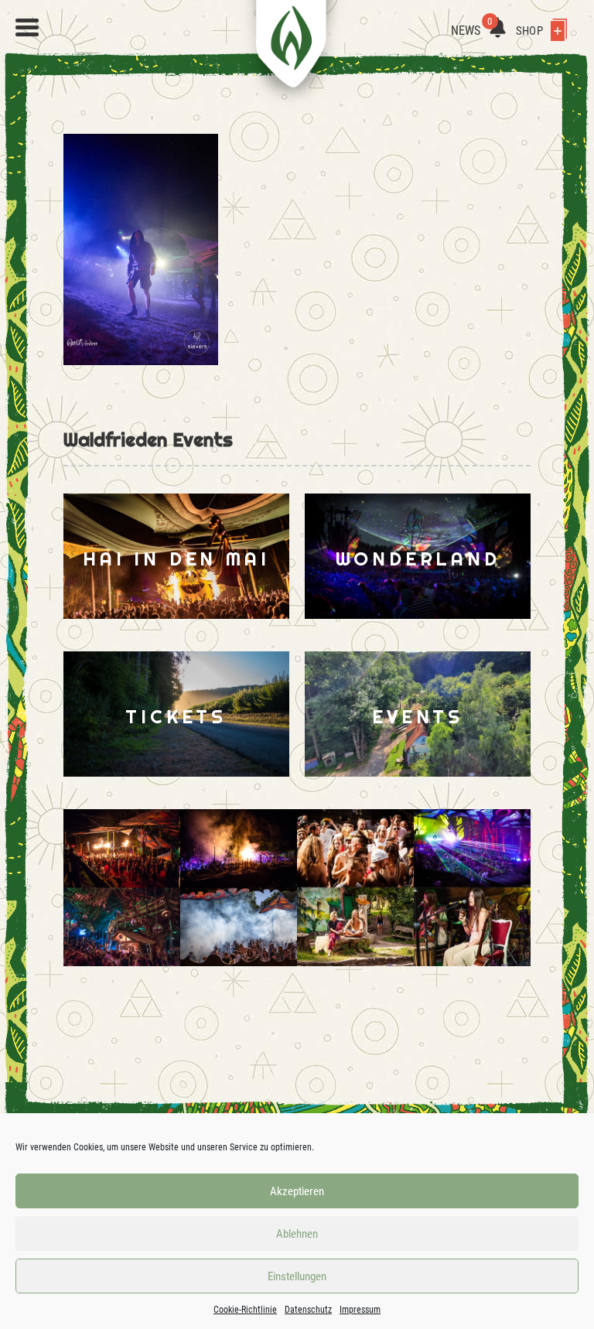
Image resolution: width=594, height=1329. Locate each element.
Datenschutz (308, 1309)
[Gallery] (180, 887)
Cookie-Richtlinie (245, 1309)
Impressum (360, 1309)
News (472, 30)
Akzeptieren (297, 1191)
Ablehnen (297, 1234)
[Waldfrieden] (27, 28)
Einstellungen (297, 1276)
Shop (530, 31)
